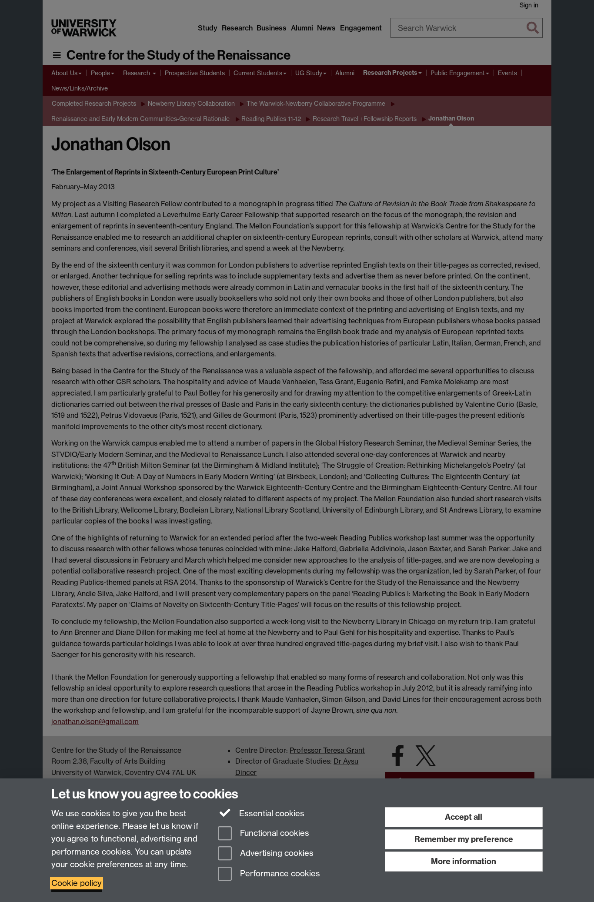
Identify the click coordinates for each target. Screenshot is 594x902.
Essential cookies (270, 813)
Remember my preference (463, 839)
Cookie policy (76, 883)
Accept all (463, 817)
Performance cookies (279, 874)
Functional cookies (273, 833)
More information (463, 861)
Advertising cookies (276, 853)
